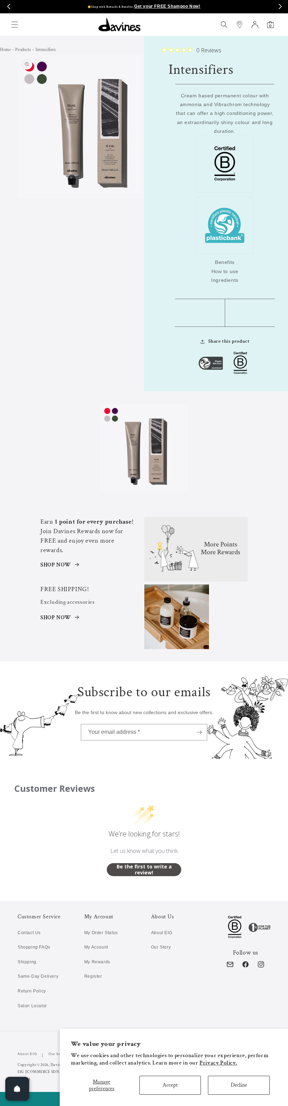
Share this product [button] (229, 341)
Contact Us (29, 932)
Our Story (161, 947)
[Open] (17, 1089)
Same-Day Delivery (38, 976)
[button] (14, 24)
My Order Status (101, 932)
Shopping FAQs (34, 947)
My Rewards (97, 961)
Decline (239, 1085)
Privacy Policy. (218, 1063)
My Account (96, 947)
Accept (170, 1085)
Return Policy (32, 991)
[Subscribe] (199, 732)
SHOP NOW (55, 565)
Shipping (27, 961)
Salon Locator (32, 1005)
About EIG (161, 932)
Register (93, 976)
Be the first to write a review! (144, 869)
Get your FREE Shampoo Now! (167, 6)
